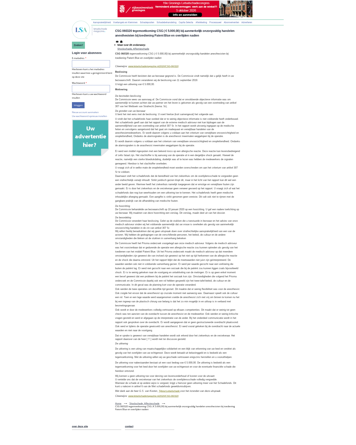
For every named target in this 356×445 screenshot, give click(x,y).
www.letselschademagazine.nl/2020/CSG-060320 (153, 66)
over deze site (80, 426)
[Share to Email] (117, 41)
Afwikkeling (201, 22)
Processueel (215, 22)
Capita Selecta (186, 22)
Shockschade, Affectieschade (133, 48)
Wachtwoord (78, 83)
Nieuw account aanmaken (85, 112)
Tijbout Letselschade (169, 391)
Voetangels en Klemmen (125, 22)
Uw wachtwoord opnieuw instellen (89, 116)
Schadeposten (147, 22)
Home (118, 403)
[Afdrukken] (121, 41)
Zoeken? (78, 45)
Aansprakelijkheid (102, 22)
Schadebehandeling (167, 22)
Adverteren (246, 22)
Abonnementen (231, 22)
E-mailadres (78, 58)
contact (129, 426)
